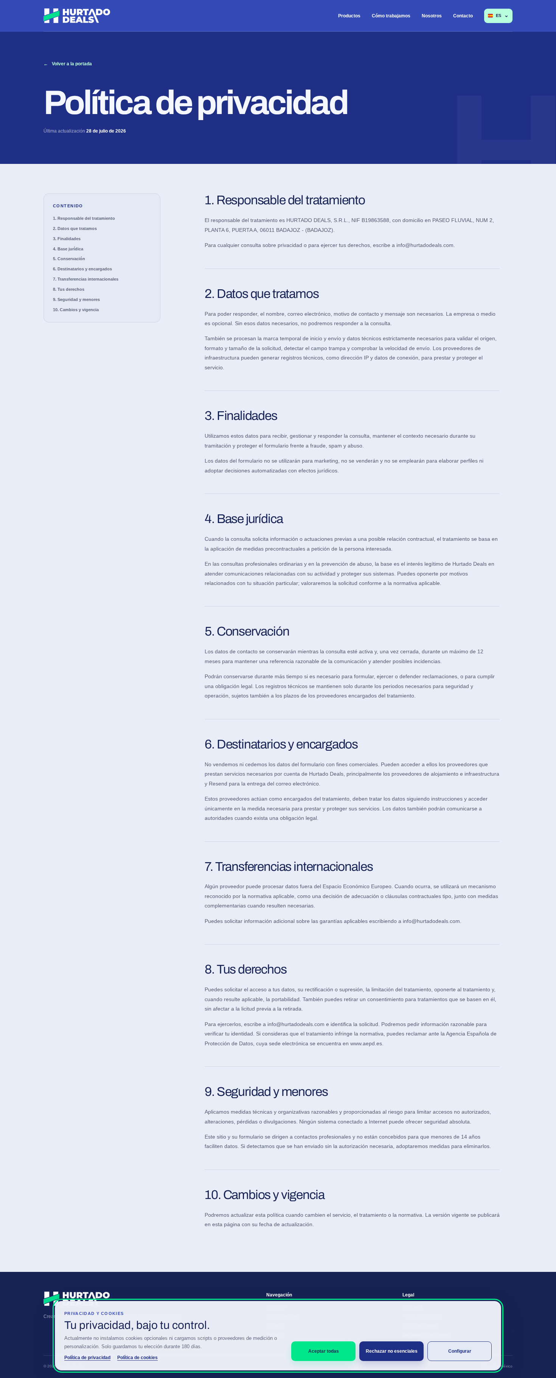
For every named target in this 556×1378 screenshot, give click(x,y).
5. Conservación (69, 258)
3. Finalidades (67, 238)
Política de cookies (137, 1357)
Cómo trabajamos (391, 16)
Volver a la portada (67, 63)
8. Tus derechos (68, 289)
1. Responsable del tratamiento (84, 218)
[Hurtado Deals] (76, 15)
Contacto (463, 16)
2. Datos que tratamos (75, 228)
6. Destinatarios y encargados (82, 269)
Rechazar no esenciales (392, 1351)
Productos (349, 16)
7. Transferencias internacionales (85, 279)
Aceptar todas (323, 1351)
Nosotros (432, 16)
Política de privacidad (87, 1357)
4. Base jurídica (68, 249)
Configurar (459, 1351)
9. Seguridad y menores (76, 299)
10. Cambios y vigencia (76, 309)
